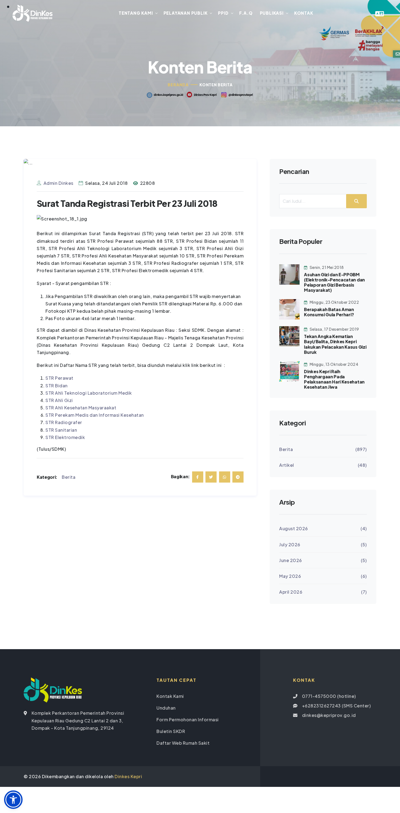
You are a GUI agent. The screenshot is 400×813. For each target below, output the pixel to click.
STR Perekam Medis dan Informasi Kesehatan (94, 415)
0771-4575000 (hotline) (329, 696)
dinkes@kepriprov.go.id (329, 715)
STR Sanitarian (61, 430)
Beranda (178, 84)
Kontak (303, 13)
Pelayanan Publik (186, 13)
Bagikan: (180, 476)
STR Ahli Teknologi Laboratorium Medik (88, 393)
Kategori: (47, 477)
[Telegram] (238, 477)
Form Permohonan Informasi (187, 719)
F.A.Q (246, 13)
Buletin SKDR (170, 731)
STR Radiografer (63, 422)
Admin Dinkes (58, 183)
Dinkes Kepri (128, 776)
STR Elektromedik (65, 437)
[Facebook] (197, 477)
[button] (13, 800)
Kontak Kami (170, 696)
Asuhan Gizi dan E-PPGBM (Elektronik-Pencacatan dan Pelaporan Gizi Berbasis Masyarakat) (334, 282)
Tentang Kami (136, 13)
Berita (68, 477)
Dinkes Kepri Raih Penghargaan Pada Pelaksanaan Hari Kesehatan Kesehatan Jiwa (334, 379)
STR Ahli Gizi (59, 400)
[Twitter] (211, 477)
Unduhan (166, 708)
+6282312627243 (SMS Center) (336, 705)
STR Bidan (56, 385)
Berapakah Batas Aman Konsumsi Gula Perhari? (329, 311)
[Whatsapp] (224, 477)
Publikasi (272, 13)
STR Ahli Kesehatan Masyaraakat (80, 407)
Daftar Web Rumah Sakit (183, 743)
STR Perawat (59, 378)
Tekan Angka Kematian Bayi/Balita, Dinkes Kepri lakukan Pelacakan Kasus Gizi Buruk (335, 344)
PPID (223, 13)
